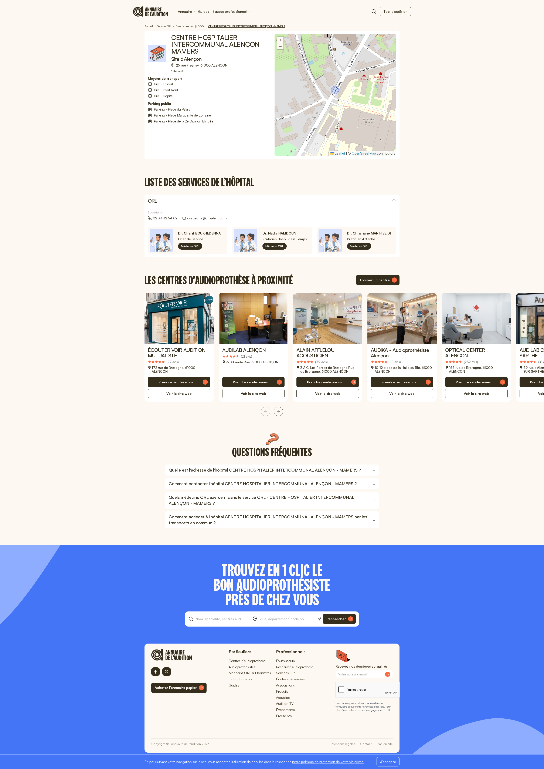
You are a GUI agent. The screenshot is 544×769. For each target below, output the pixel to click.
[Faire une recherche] (373, 11)
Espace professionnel (229, 11)
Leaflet (339, 153)
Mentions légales (343, 744)
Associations (285, 685)
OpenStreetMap (364, 153)
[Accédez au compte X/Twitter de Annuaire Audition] (166, 671)
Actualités (283, 697)
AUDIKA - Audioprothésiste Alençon (400, 353)
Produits (282, 691)
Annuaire (185, 11)
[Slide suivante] (278, 411)
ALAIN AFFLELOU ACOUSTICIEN (315, 353)
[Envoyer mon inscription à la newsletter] (387, 674)
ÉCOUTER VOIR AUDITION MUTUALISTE (176, 353)
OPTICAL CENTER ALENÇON (465, 353)
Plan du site (385, 744)
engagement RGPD (379, 710)
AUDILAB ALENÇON (244, 350)
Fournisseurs (285, 661)
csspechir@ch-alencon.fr (207, 218)
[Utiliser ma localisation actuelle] (319, 619)
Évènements (285, 710)
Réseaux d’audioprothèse (295, 667)
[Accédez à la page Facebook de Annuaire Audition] (155, 671)
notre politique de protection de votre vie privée (328, 762)
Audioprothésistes (242, 667)
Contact (366, 744)
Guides (203, 11)
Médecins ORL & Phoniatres (250, 673)
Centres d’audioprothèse (247, 661)
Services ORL (286, 673)
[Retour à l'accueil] (179, 655)
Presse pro (284, 716)
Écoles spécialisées (290, 679)
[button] (335, 90)
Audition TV (284, 703)
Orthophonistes (240, 679)
